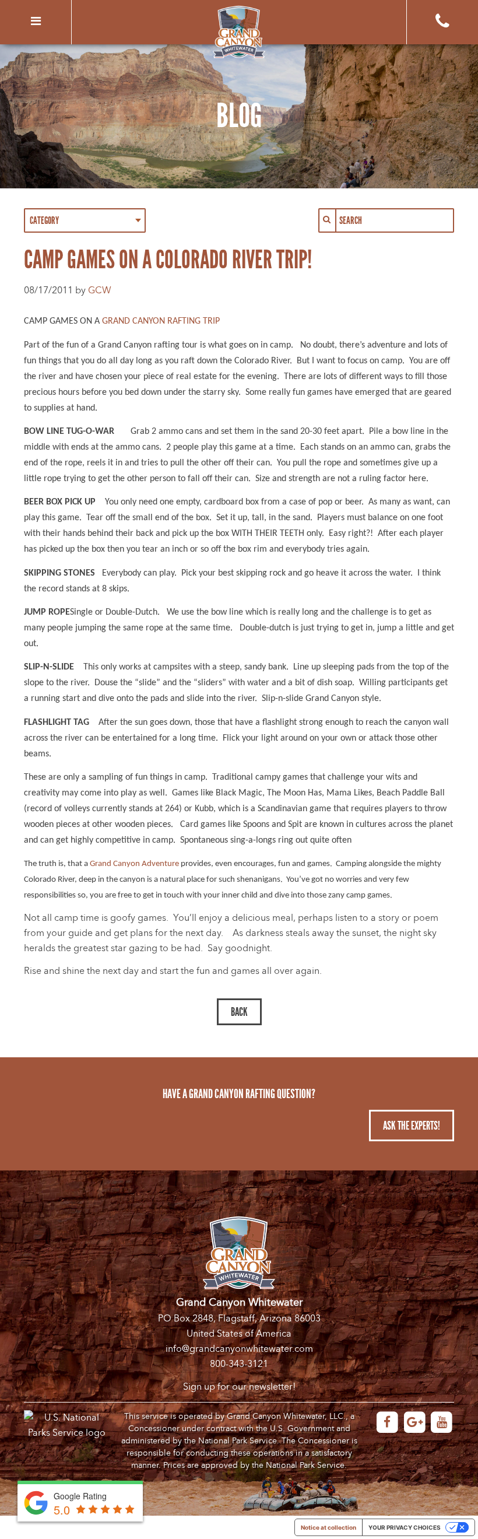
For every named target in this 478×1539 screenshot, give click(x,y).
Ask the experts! (411, 1126)
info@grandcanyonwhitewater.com (239, 1348)
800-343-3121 (239, 1364)
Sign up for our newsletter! (239, 1386)
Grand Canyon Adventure (134, 864)
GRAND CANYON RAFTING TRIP (161, 321)
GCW (99, 290)
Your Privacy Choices (404, 1527)
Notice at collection (328, 1527)
